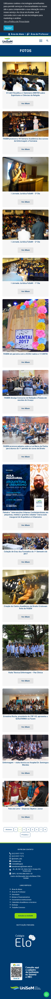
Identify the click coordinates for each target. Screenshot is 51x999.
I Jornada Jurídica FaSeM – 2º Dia (25, 242)
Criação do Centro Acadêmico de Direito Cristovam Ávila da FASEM (25, 607)
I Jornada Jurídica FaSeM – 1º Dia (25, 283)
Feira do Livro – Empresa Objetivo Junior (25, 809)
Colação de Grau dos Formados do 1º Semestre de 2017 (25, 552)
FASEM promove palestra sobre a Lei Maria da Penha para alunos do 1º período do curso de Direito (25, 447)
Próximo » (25, 835)
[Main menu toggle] (41, 41)
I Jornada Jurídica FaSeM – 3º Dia (25, 193)
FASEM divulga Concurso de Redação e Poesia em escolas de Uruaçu (25, 399)
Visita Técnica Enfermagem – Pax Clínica (25, 672)
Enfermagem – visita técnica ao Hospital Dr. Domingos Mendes (26, 763)
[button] (47, 40)
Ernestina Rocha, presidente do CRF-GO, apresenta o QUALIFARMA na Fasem (25, 717)
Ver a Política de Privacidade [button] (16, 21)
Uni (25, 916)
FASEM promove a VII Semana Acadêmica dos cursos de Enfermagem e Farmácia (25, 140)
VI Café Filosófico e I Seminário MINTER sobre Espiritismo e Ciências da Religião (25, 94)
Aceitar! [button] (8, 28)
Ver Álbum (25, 103)
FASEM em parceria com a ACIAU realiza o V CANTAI (25, 354)
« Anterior (8, 829)
